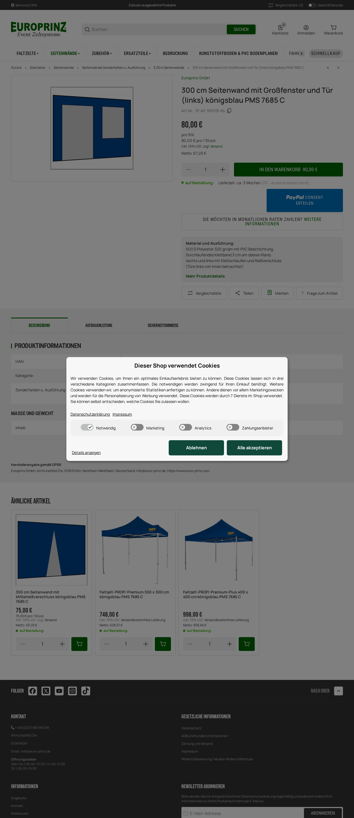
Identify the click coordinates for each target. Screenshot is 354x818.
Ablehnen (196, 448)
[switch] (87, 427)
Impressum (122, 414)
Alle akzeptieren (254, 448)
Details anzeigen (86, 452)
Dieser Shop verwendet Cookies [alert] (177, 365)
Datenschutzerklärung (90, 414)
